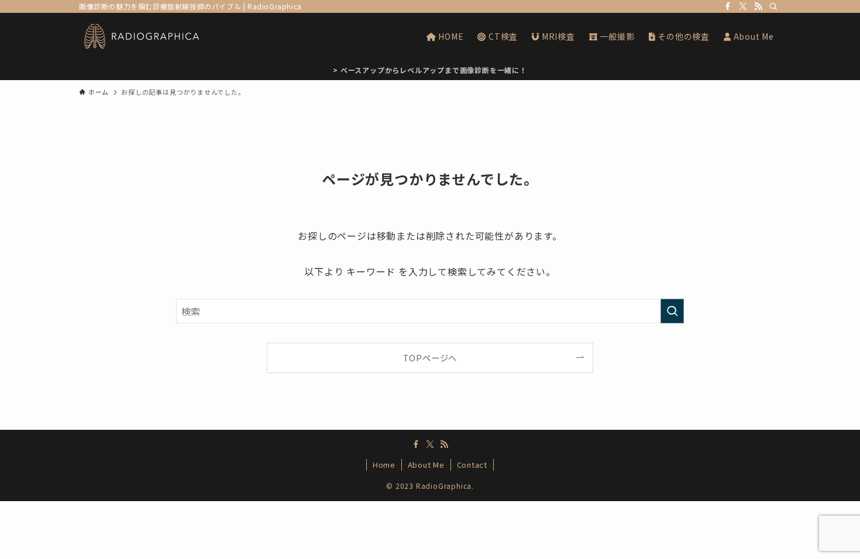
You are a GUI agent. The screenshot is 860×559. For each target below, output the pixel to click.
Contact (472, 464)
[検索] (773, 6)
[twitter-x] (743, 6)
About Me (426, 464)
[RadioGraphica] (141, 36)
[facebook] (727, 6)
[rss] (758, 6)
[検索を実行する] (672, 311)
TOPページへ (430, 357)
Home (384, 464)
